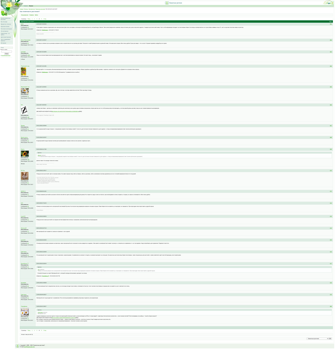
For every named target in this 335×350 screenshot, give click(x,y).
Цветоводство (32, 9)
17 (28, 78)
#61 (331, 24)
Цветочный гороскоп (6, 37)
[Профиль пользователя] (23, 75)
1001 (28, 55)
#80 (331, 306)
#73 (331, 216)
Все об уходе (4, 21)
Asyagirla (23, 282)
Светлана (23, 251)
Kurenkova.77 (25, 263)
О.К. (22, 203)
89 (28, 286)
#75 (331, 240)
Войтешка (45, 30)
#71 (331, 191)
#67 (331, 125)
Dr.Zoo (23, 170)
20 (28, 43)
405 (28, 159)
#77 (331, 263)
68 (28, 206)
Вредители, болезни (6, 24)
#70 (331, 170)
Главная (26, 5)
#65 (331, 87)
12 (28, 318)
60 (28, 182)
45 (28, 267)
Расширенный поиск (5, 55)
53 (28, 255)
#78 (331, 282)
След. (45, 19)
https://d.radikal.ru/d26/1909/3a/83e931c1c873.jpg (64, 317)
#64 (331, 66)
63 (28, 219)
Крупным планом (5, 26)
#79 (331, 294)
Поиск (2, 47)
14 (28, 231)
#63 (331, 51)
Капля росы (24, 137)
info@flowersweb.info (29, 346)
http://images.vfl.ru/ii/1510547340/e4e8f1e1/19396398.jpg (65, 111)
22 (28, 129)
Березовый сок (25, 87)
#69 (331, 149)
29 (28, 27)
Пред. (29, 19)
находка (23, 51)
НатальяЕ (24, 228)
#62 (331, 40)
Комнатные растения (40, 9)
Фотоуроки (3, 43)
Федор (23, 125)
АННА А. (23, 191)
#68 (331, 137)
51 (28, 194)
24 (28, 96)
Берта (22, 149)
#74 (331, 228)
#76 (331, 251)
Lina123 (23, 216)
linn (22, 104)
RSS (330, 21)
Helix (22, 24)
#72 (331, 203)
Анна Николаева (25, 40)
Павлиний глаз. (25, 66)
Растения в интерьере (6, 28)
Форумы (31, 5)
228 (28, 117)
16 (28, 140)
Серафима (24, 306)
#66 (331, 104)
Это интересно (4, 31)
